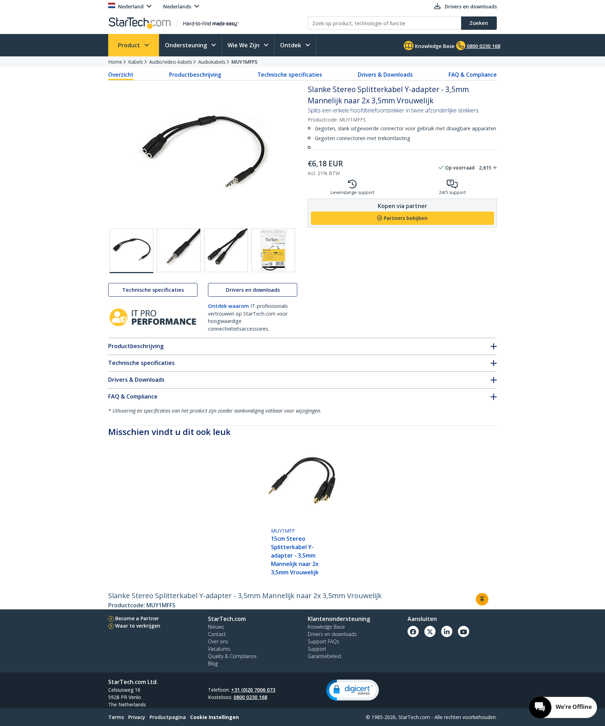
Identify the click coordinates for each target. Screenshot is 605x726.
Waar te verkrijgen (137, 625)
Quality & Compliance (232, 656)
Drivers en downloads (253, 289)
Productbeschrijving (195, 74)
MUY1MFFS (244, 61)
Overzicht (120, 74)
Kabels (135, 61)
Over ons (218, 641)
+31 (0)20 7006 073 (253, 689)
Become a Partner (137, 618)
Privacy (136, 717)
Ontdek (291, 45)
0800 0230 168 (250, 697)
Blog (213, 663)
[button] (352, 690)
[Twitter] (430, 631)
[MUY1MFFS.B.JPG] (179, 250)
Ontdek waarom (228, 306)
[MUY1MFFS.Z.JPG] (273, 250)
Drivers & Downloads (385, 74)
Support (317, 648)
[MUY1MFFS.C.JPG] (226, 250)
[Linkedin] (446, 631)
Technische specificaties (289, 74)
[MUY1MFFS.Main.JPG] (131, 250)
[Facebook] (413, 631)
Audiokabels (211, 61)
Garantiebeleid (324, 656)
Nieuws (216, 626)
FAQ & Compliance (472, 74)
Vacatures (219, 648)
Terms (116, 717)
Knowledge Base (433, 46)
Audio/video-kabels (170, 61)
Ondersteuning (186, 45)
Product (129, 45)
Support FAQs (323, 641)
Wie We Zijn (244, 45)
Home (115, 61)
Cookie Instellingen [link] (214, 717)
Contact (217, 634)
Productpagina (167, 717)
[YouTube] (463, 631)
